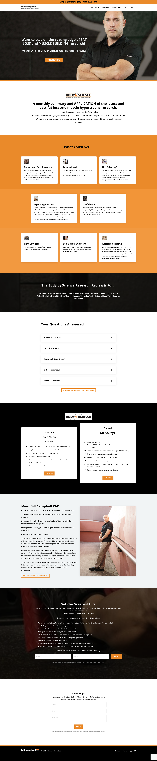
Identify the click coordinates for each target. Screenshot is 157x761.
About (90, 7)
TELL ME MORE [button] (54, 60)
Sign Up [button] (116, 656)
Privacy (117, 751)
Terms (125, 751)
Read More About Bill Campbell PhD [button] (35, 575)
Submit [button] (78, 726)
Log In (132, 7)
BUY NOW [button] (49, 473)
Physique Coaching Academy (110, 7)
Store (97, 7)
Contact (126, 7)
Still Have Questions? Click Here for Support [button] (78, 390)
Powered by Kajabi (130, 756)
